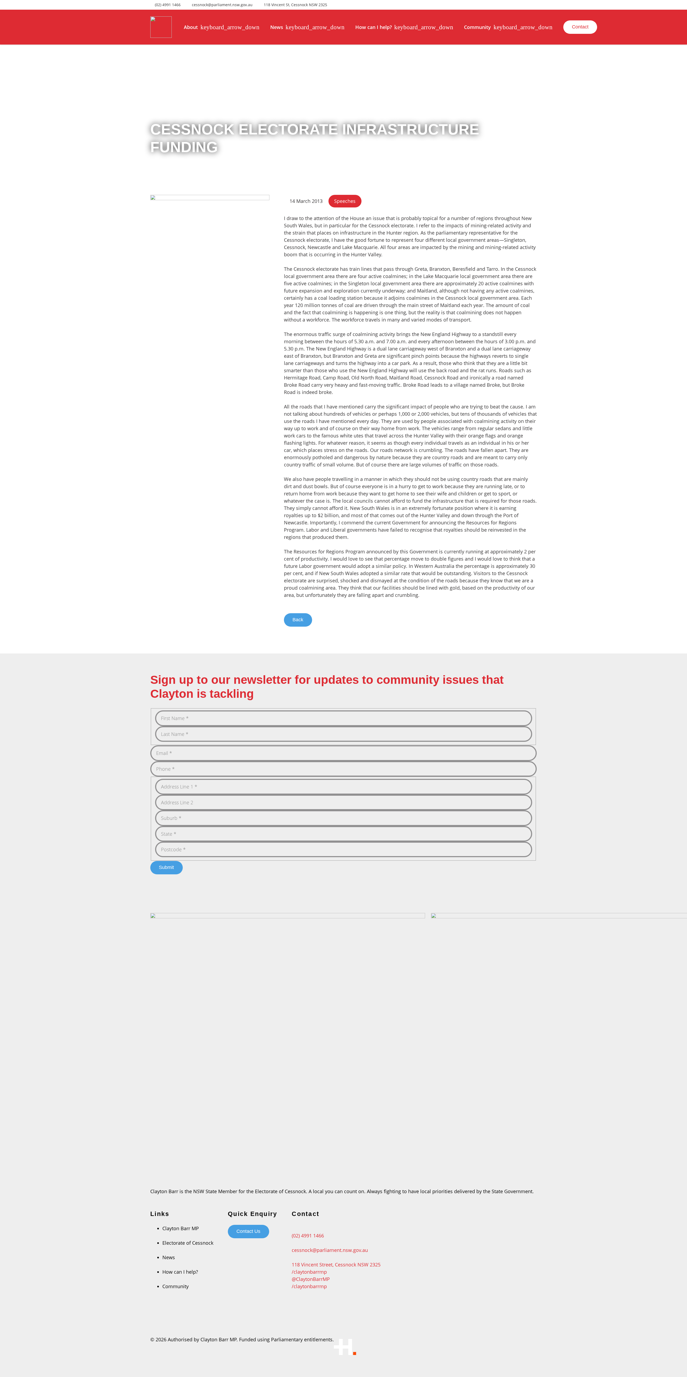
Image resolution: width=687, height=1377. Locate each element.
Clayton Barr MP (180, 1228)
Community (175, 1286)
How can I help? (180, 1272)
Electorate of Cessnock (187, 1243)
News (168, 1257)
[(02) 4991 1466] (336, 1228)
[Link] (161, 27)
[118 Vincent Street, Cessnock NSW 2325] (336, 1257)
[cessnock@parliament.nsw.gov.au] (336, 1243)
